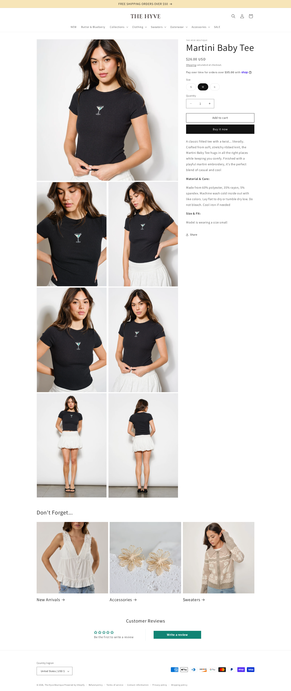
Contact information (137, 684)
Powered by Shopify (74, 685)
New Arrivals (48, 599)
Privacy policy (159, 684)
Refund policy (96, 684)
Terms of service (115, 684)
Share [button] (193, 234)
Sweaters (191, 599)
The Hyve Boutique (54, 685)
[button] (118, 27)
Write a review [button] (177, 635)
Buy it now (220, 129)
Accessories (121, 599)
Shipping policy (179, 684)
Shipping (191, 64)
